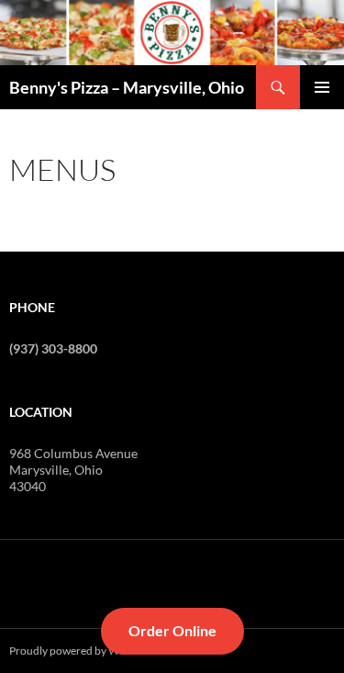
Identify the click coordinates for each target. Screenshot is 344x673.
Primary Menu (322, 87)
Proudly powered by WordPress (85, 650)
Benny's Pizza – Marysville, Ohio (126, 87)
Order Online (172, 630)
